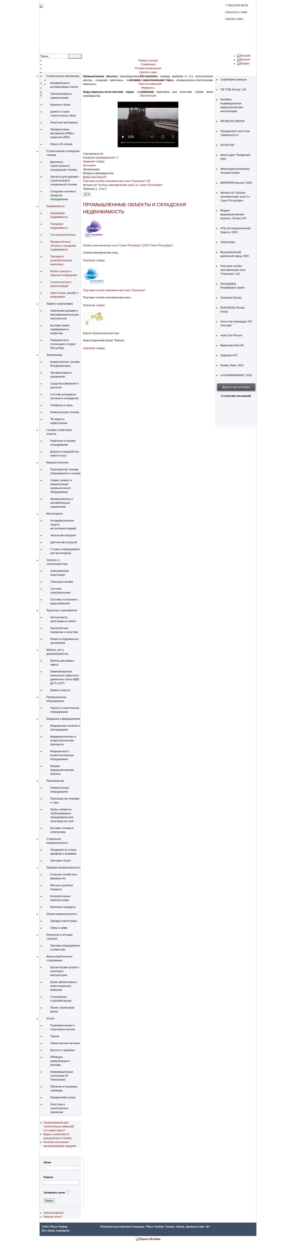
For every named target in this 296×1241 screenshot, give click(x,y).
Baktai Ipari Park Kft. (95, 177)
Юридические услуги (63, 1097)
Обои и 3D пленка (61, 144)
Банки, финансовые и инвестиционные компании (63, 986)
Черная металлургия (63, 535)
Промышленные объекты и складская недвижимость (63, 245)
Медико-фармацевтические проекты (62, 770)
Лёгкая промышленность (61, 914)
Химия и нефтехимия (59, 303)
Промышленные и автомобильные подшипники (61, 502)
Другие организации (236, 387)
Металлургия (54, 513)
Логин (47, 1162)
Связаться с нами (236, 12)
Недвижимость (55, 206)
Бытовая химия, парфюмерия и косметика (60, 329)
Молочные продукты (63, 907)
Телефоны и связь (61, 405)
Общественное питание (65, 1043)
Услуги (50, 1018)
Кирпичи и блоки (60, 104)
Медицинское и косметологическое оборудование (62, 755)
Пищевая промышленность (63, 867)
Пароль (48, 1177)
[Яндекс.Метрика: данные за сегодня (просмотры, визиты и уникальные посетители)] (148, 1239)
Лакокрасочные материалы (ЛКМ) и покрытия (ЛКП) (62, 133)
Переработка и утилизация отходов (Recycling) (62, 344)
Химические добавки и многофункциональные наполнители (64, 314)
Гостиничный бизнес (63, 234)
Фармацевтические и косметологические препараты (63, 740)
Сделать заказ (234, 18)
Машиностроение (57, 462)
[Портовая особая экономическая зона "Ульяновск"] (94, 283)
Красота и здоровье (62, 1050)
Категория (89, 165)
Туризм (54, 1036)
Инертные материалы (64, 122)
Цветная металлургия (63, 542)
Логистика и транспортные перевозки (59, 1108)
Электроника (54, 354)
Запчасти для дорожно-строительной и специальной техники (64, 180)
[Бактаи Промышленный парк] (94, 326)
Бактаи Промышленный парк (101, 333)
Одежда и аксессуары (63, 920)
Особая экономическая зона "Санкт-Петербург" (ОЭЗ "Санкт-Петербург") (128, 245)
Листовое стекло (60, 860)
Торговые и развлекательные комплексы (61, 260)
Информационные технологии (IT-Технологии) (61, 1075)
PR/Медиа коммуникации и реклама (60, 1061)
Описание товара (94, 260)
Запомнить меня (54, 1192)
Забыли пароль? (54, 1212)
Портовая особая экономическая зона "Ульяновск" (114, 290)
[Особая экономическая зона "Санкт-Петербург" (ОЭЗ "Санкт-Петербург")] (94, 238)
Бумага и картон (60, 690)
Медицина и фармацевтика (63, 718)
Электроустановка (61, 581)
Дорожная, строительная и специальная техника (63, 165)
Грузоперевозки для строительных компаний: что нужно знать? (59, 1126)
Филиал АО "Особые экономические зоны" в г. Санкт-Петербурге (122, 184)
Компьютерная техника (64, 412)
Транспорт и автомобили (61, 610)
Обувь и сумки (58, 927)
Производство (55, 780)
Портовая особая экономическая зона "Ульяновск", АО (116, 181)
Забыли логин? (53, 1216)
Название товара (93, 161)
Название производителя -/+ (101, 157)
